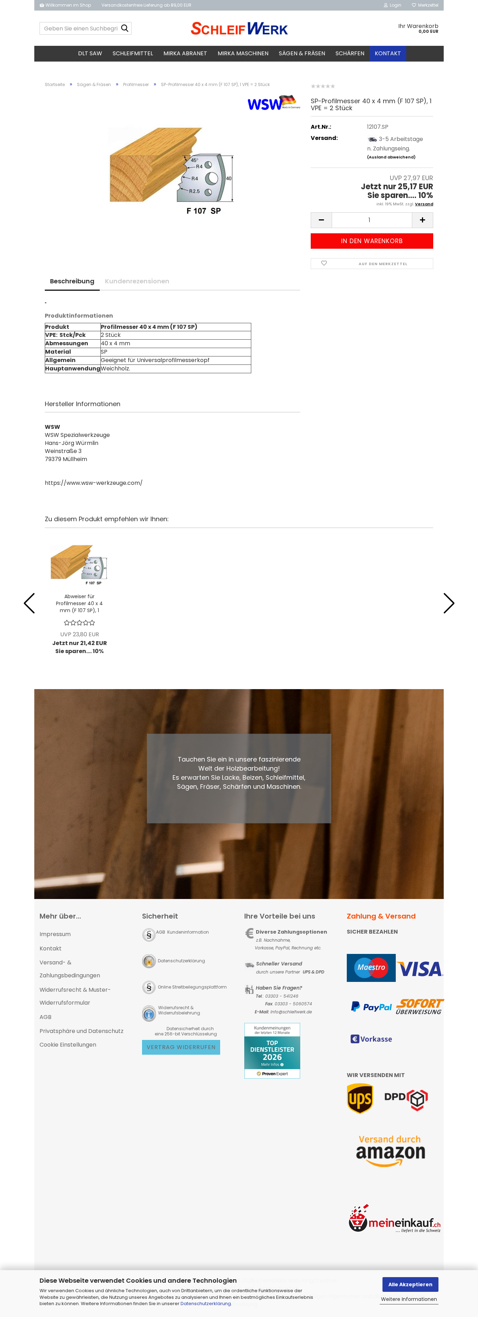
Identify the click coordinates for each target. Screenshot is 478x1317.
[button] (321, 220)
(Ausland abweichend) (391, 157)
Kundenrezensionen (137, 281)
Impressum (55, 934)
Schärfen (350, 53)
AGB (45, 1017)
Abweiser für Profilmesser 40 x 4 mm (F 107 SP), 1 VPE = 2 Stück (79, 603)
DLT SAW (90, 53)
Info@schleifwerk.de (291, 1012)
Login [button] (394, 5)
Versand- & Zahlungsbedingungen (70, 968)
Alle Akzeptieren (410, 1284)
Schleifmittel (133, 53)
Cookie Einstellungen (68, 1045)
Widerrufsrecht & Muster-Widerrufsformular (75, 996)
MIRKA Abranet (185, 53)
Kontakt (388, 53)
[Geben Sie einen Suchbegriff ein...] (125, 28)
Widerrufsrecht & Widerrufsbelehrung (178, 1010)
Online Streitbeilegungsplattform (192, 987)
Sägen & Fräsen (302, 53)
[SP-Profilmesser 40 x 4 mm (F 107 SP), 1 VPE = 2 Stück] (172, 172)
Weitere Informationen (409, 1299)
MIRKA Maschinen (243, 53)
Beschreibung (72, 281)
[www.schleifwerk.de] (239, 28)
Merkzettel (427, 5)
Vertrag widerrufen (181, 1047)
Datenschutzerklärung (206, 1303)
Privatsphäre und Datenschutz (82, 1031)
